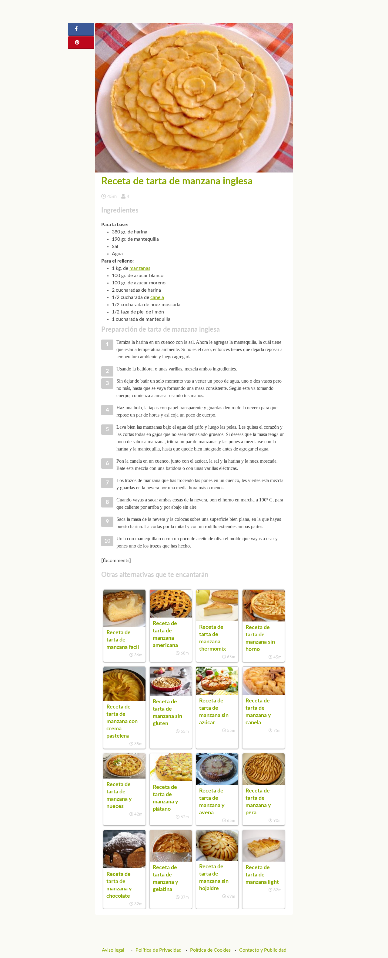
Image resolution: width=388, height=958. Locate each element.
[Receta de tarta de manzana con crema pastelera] (124, 699)
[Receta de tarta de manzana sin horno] (263, 620)
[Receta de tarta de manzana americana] (171, 616)
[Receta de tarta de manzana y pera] (263, 783)
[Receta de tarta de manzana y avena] (217, 783)
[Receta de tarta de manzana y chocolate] (124, 866)
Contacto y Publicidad (262, 950)
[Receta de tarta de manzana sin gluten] (171, 694)
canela (157, 297)
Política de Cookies (210, 950)
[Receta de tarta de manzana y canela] (263, 693)
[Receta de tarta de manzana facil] (124, 625)
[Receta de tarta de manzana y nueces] (124, 777)
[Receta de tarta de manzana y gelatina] (171, 860)
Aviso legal (113, 950)
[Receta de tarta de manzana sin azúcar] (217, 693)
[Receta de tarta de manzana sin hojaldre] (217, 859)
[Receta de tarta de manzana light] (263, 860)
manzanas (139, 268)
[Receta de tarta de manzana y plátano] (171, 779)
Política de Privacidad (158, 950)
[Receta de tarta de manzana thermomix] (217, 619)
